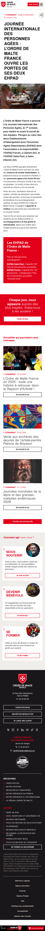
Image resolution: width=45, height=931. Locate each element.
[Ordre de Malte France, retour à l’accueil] (8, 4)
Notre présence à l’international (23, 797)
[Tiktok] (32, 730)
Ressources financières (18, 790)
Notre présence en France (19, 793)
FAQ (22, 901)
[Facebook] (17, 730)
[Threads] (37, 730)
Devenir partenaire (16, 819)
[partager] (41, 15)
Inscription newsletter (22, 714)
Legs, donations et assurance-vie (23, 816)
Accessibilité (22, 911)
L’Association (12, 783)
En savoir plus (22, 394)
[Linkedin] (22, 730)
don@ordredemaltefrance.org (24, 750)
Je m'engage (22, 615)
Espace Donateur (22, 886)
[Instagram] (13, 730)
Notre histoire (13, 786)
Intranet (22, 891)
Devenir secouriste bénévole (21, 830)
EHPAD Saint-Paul (15, 264)
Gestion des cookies (22, 916)
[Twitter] (8, 730)
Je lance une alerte (22, 721)
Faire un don (33, 4)
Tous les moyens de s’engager (21, 842)
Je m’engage (12, 826)
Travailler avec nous (17, 839)
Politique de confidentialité (22, 906)
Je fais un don (22, 575)
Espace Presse (23, 896)
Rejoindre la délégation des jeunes (20, 834)
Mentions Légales (22, 881)
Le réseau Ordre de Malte (19, 800)
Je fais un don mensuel (37, 928)
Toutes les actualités (22, 521)
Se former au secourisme (22, 847)
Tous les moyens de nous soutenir (24, 823)
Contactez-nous (22, 707)
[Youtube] (27, 730)
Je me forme (22, 655)
